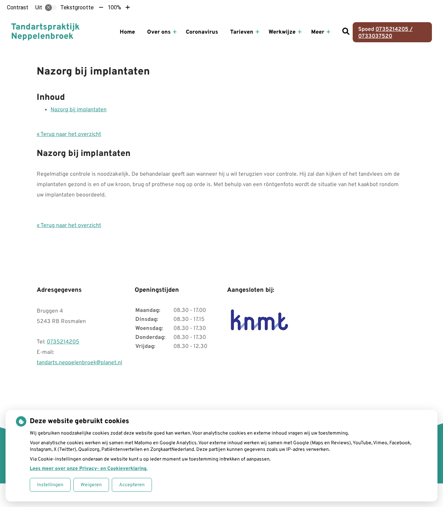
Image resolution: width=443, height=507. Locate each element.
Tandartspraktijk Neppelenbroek (45, 32)
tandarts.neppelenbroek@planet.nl (79, 362)
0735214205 (63, 342)
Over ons (159, 32)
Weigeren (91, 485)
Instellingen (50, 485)
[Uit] (51, 7)
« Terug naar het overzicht (69, 134)
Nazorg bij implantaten (79, 109)
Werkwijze (282, 32)
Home (127, 32)
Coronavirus (202, 32)
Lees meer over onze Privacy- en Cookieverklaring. (88, 469)
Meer (317, 32)
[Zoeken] (346, 32)
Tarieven (241, 32)
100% (114, 7)
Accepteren (132, 485)
